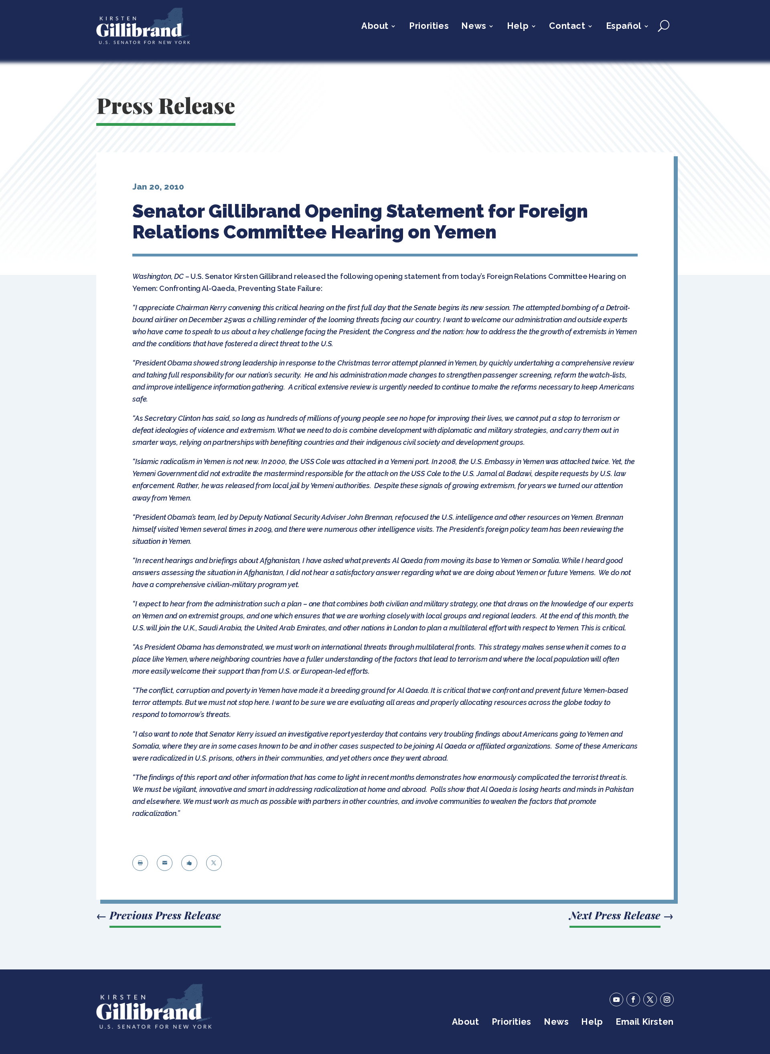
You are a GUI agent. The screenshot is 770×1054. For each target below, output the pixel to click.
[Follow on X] (650, 999)
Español (624, 27)
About (375, 27)
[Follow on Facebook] (633, 999)
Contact (567, 27)
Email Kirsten (645, 1023)
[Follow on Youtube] (616, 999)
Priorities (429, 27)
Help (518, 27)
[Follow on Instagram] (667, 999)
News (473, 27)
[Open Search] (663, 26)
